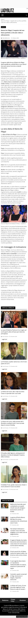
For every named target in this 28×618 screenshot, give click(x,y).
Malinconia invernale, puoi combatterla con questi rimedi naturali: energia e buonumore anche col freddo (18, 507)
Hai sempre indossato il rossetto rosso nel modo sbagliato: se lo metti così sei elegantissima (18, 531)
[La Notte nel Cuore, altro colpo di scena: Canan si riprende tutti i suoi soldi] (14, 380)
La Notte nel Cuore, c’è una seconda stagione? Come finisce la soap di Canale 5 (18, 587)
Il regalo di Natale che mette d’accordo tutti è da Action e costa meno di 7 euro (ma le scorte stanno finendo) (18, 542)
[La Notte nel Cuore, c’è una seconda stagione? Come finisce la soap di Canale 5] (4, 587)
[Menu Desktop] (2, 15)
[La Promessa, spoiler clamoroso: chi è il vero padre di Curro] (14, 351)
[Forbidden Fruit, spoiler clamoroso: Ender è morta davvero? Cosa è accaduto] (14, 474)
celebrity (3, 27)
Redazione (5, 600)
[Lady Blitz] (7, 10)
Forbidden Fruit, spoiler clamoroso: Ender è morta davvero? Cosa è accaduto (13, 485)
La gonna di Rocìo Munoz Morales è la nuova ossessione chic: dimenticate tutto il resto (18, 520)
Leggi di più (4, 339)
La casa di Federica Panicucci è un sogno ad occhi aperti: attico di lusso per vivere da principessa (13, 332)
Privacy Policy (13, 600)
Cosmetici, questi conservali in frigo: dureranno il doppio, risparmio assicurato (18, 576)
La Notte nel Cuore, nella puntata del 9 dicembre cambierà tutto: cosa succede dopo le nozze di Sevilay (12, 423)
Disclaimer (23, 600)
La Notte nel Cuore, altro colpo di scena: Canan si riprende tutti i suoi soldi (12, 392)
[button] (26, 15)
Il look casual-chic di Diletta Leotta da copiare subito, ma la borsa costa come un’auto (18, 553)
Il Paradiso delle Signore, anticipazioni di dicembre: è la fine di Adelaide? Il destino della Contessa (13, 455)
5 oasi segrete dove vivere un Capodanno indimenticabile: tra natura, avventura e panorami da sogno (18, 564)
